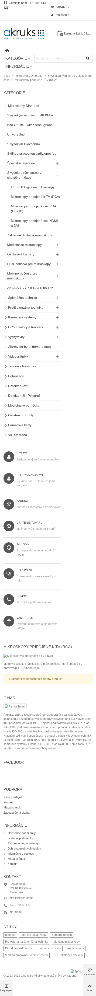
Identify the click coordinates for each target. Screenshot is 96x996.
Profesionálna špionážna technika (26, 941)
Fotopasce (16, 376)
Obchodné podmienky (22, 833)
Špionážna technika (22, 297)
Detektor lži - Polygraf (24, 395)
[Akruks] (29, 33)
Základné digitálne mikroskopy (29, 235)
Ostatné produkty (21, 415)
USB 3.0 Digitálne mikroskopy (33, 187)
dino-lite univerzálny (33, 935)
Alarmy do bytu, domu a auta (29, 346)
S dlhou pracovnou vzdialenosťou (31, 153)
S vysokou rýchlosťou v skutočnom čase (24, 175)
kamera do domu (50, 948)
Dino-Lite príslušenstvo (19, 948)
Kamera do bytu (62, 935)
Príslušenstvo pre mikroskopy (29, 264)
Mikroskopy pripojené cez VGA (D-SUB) (33, 208)
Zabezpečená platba (16, 812)
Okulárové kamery (20, 254)
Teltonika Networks (22, 366)
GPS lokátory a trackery (25, 327)
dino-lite (10, 935)
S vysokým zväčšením (23, 144)
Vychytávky (16, 337)
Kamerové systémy (22, 317)
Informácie (17, 66)
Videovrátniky (18, 356)
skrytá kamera (75, 948)
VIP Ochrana (17, 435)
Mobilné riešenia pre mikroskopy (22, 276)
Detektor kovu (18, 386)
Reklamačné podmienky (23, 843)
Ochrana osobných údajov (24, 848)
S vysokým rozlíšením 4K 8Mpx (30, 115)
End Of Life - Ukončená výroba (30, 125)
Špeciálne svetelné (21, 163)
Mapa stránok (12, 807)
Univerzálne (16, 134)
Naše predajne (12, 797)
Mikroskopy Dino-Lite (23, 106)
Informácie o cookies (21, 853)
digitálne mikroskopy (67, 941)
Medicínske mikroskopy (24, 245)
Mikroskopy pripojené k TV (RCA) (35, 197)
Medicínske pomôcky (23, 405)
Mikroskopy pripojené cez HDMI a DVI (34, 223)
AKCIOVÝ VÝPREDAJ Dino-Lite (30, 288)
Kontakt (8, 802)
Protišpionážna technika (25, 307)
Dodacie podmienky (20, 838)
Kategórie (16, 58)
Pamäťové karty (19, 425)
